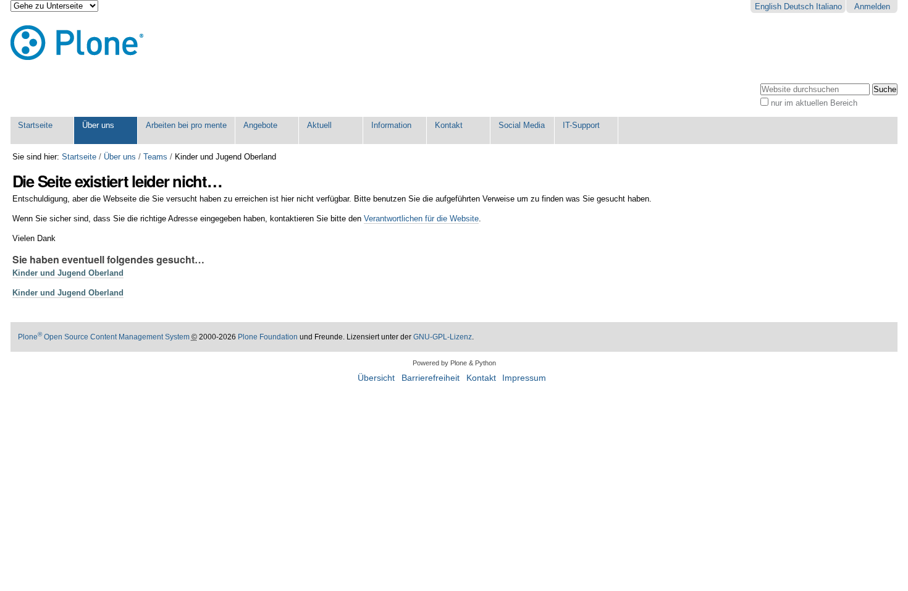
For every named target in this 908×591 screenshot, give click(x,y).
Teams (155, 156)
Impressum (524, 378)
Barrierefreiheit (430, 378)
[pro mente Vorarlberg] (77, 43)
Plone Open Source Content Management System (104, 337)
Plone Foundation (268, 337)
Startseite (35, 125)
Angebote (260, 125)
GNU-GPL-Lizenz (442, 337)
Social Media (521, 125)
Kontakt (449, 125)
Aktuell (319, 125)
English (768, 6)
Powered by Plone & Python (454, 363)
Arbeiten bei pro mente (186, 125)
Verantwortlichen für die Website (421, 218)
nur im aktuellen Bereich (814, 103)
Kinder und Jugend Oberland (68, 273)
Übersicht (376, 378)
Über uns (98, 125)
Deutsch (798, 6)
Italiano (829, 6)
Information (391, 125)
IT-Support (581, 125)
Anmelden (872, 6)
